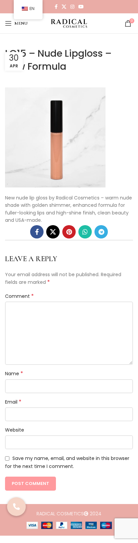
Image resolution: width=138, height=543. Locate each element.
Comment (19, 296)
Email (13, 402)
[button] (16, 506)
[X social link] (64, 6)
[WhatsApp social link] (85, 231)
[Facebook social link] (56, 6)
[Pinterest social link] (69, 231)
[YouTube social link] (81, 6)
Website (14, 430)
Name (14, 373)
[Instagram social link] (72, 6)
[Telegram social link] (101, 231)
